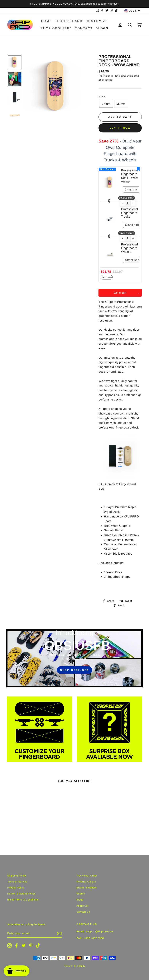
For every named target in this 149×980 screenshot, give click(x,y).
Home (46, 21)
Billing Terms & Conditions (23, 899)
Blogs (102, 28)
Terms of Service (17, 881)
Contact (84, 28)
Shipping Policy (16, 875)
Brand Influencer (86, 887)
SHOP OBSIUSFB (74, 670)
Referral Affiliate (86, 881)
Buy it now (120, 127)
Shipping (120, 76)
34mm (106, 103)
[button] (122, 203)
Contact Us (83, 911)
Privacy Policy (15, 887)
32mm (121, 103)
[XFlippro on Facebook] (16, 945)
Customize (97, 21)
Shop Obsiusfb (56, 28)
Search (80, 893)
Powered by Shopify (74, 966)
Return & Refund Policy (21, 893)
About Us (82, 905)
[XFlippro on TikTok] (38, 945)
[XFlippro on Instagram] (9, 945)
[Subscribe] (59, 933)
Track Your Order (86, 875)
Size (102, 96)
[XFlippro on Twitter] (23, 945)
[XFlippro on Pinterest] (31, 945)
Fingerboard (69, 21)
